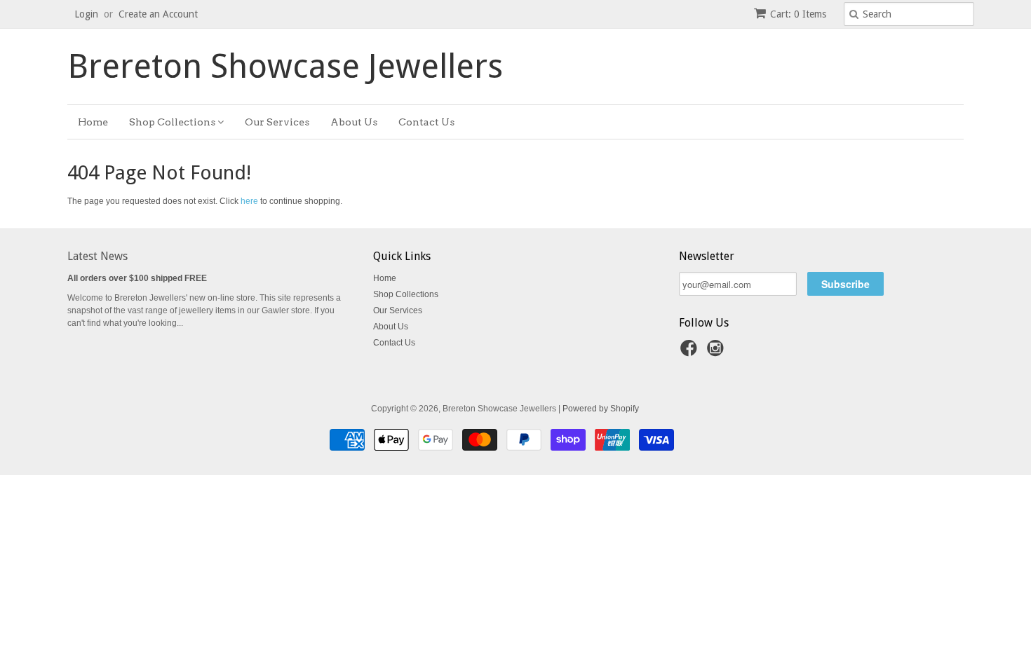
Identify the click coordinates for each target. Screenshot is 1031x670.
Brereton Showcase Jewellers (285, 66)
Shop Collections (173, 122)
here (249, 201)
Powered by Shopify (600, 408)
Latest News (97, 256)
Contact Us (426, 122)
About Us (353, 122)
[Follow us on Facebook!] (690, 352)
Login (86, 14)
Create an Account (158, 14)
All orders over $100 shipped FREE (137, 278)
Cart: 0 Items (798, 14)
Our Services (277, 122)
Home (93, 122)
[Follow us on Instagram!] (717, 352)
